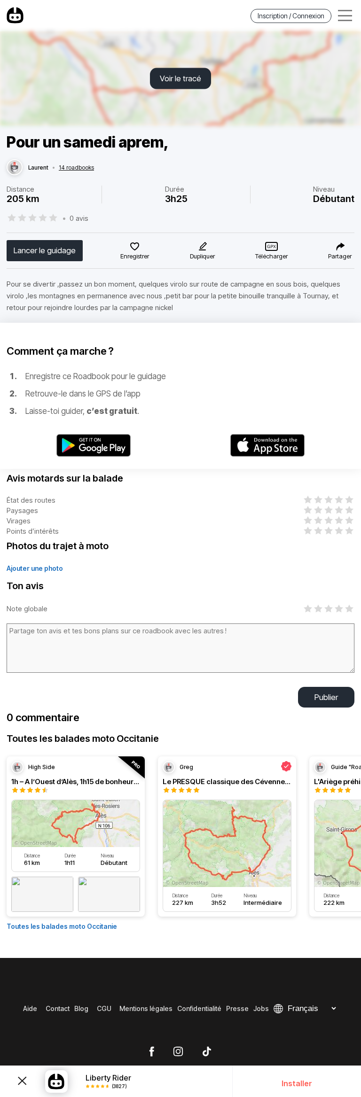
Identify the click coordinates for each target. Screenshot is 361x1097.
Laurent (38, 168)
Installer (297, 1083)
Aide (30, 1008)
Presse (237, 1008)
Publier (326, 697)
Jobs (261, 1008)
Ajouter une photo (35, 568)
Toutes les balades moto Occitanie (62, 926)
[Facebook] (151, 1052)
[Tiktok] (207, 1052)
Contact (58, 1008)
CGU (104, 1008)
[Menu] (345, 15)
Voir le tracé (180, 78)
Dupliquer (202, 256)
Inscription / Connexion (291, 16)
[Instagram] (178, 1052)
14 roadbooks (76, 168)
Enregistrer (134, 256)
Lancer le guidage (45, 250)
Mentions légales (146, 1008)
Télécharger (271, 256)
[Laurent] (15, 167)
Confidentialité (199, 1008)
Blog (81, 1008)
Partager (340, 256)
